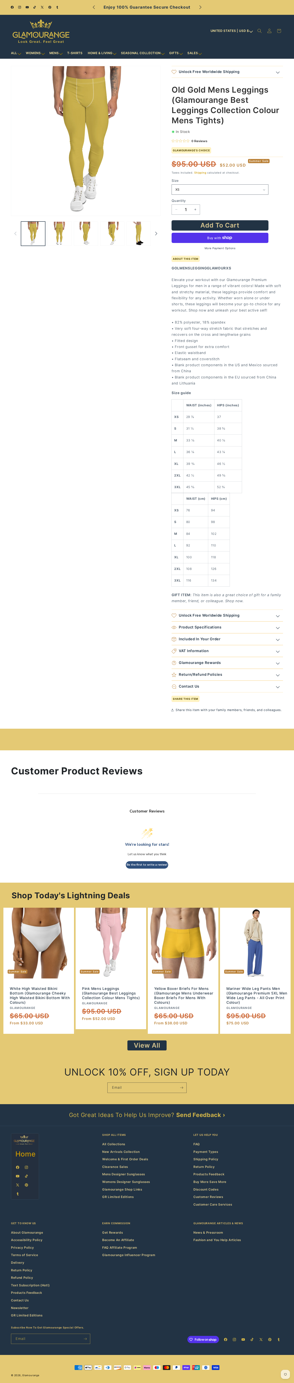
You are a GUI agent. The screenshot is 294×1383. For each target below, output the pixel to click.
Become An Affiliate (118, 1240)
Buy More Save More (209, 1182)
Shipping (200, 172)
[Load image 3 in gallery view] (86, 234)
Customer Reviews (208, 1197)
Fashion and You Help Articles (217, 1240)
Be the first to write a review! (147, 865)
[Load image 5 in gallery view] (139, 234)
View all (147, 1045)
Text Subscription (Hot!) (30, 1285)
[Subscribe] (181, 1088)
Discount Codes (205, 1189)
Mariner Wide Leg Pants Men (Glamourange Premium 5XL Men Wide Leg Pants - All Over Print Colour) (256, 995)
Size (175, 181)
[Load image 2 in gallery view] (59, 234)
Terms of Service (24, 1255)
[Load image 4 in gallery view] (112, 234)
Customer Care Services (212, 1204)
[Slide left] (15, 233)
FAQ (196, 1144)
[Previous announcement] (93, 7)
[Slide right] (156, 233)
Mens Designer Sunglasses (123, 1174)
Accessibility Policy (26, 1240)
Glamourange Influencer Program (128, 1255)
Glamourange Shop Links (122, 1189)
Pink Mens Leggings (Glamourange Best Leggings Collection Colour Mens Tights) (111, 993)
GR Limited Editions (118, 1197)
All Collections (113, 1144)
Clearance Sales (115, 1167)
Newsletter (20, 1308)
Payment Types (205, 1152)
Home (25, 1154)
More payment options (220, 248)
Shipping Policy (205, 1159)
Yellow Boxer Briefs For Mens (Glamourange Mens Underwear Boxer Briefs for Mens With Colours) (183, 995)
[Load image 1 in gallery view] (33, 234)
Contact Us (20, 1300)
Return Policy (204, 1167)
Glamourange (30, 1375)
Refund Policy (22, 1278)
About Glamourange (27, 1232)
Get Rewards (112, 1232)
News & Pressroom (208, 1232)
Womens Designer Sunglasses (126, 1182)
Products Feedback (208, 1174)
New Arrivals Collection (121, 1152)
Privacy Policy (22, 1247)
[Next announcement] (200, 7)
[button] (15, 53)
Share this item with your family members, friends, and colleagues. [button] (229, 710)
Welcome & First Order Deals (125, 1159)
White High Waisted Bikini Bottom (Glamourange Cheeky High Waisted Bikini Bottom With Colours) (40, 995)
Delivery (17, 1263)
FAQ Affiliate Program (119, 1247)
